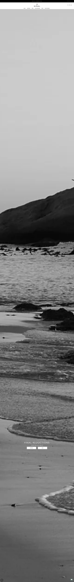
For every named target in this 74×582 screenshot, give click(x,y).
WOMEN (28, 8)
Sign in (68, 1)
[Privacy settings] (2, 580)
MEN (32, 8)
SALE (24, 8)
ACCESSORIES (37, 8)
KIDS (42, 8)
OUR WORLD (47, 8)
